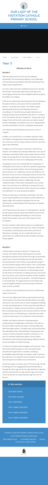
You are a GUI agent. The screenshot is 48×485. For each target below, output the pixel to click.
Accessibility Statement (28, 439)
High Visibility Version (10, 439)
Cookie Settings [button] (30, 442)
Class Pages (27, 57)
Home (4, 57)
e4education (33, 436)
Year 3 (38, 57)
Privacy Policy (19, 442)
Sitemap (42, 439)
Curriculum (14, 57)
